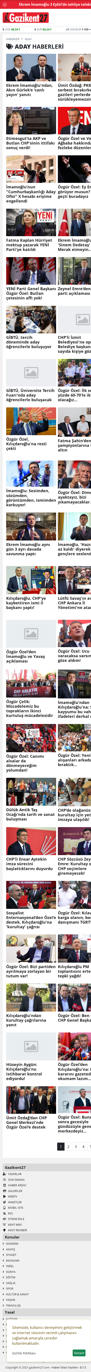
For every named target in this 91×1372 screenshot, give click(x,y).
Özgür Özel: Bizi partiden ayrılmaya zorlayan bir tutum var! (31, 971)
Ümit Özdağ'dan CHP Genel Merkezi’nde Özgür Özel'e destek (26, 1122)
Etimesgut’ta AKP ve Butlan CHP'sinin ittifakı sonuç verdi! (30, 143)
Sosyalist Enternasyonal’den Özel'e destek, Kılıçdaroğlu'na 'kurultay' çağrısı (31, 920)
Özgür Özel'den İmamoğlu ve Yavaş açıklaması (25, 656)
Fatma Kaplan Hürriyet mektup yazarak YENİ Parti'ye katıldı (29, 245)
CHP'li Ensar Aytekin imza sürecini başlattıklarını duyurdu (29, 864)
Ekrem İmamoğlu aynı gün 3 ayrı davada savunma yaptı (28, 549)
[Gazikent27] (26, 17)
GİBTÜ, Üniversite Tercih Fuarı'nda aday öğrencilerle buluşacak (30, 395)
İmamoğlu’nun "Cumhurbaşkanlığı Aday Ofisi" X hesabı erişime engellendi (31, 194)
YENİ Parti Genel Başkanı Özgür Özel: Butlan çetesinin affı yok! (31, 293)
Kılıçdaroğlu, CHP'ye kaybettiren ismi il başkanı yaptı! (26, 603)
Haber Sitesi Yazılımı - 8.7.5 (69, 1367)
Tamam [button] (79, 1353)
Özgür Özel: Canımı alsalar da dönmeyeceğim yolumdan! (25, 763)
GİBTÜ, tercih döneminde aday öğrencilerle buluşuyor (28, 342)
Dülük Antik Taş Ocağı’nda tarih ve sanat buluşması (30, 814)
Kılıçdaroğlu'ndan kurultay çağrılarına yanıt (26, 1020)
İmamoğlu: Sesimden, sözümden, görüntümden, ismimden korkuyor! (31, 497)
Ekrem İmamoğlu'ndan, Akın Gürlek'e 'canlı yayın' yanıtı (29, 90)
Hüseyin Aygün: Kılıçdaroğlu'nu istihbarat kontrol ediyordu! (24, 1071)
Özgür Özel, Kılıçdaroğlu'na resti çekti (26, 444)
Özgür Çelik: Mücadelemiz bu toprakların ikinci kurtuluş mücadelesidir (29, 708)
